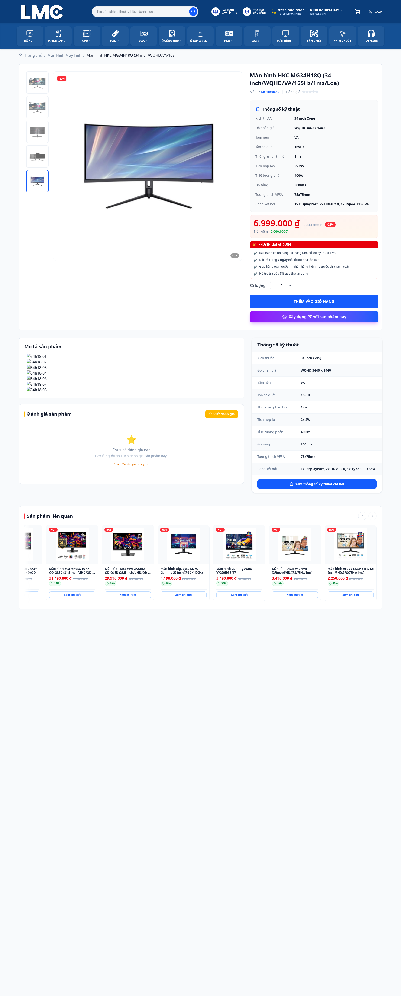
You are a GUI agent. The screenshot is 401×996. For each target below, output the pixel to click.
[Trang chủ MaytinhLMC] (42, 11)
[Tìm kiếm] (193, 11)
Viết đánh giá (224, 414)
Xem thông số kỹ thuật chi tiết (319, 484)
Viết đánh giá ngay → (131, 464)
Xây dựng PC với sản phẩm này (317, 316)
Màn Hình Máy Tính (64, 55)
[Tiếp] (372, 516)
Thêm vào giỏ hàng (314, 301)
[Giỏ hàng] (356, 11)
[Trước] (362, 516)
